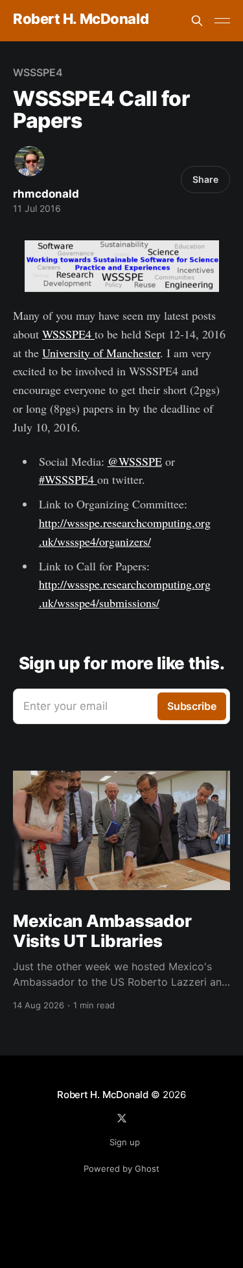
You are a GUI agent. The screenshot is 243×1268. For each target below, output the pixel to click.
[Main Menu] (222, 20)
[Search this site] (197, 20)
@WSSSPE (135, 461)
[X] (122, 1118)
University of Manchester (101, 352)
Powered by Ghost (121, 1168)
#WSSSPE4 (68, 479)
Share (205, 179)
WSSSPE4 (37, 72)
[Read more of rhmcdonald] (29, 161)
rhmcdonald (46, 193)
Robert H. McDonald (80, 19)
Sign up (125, 1142)
